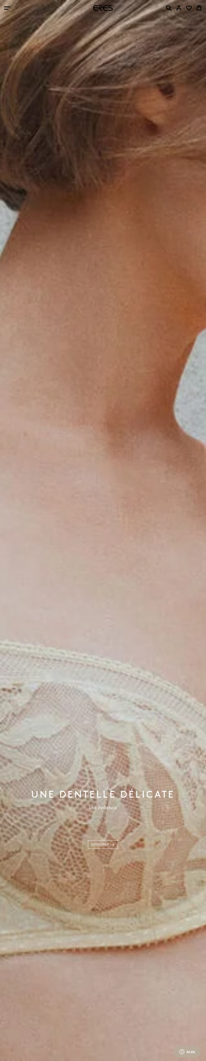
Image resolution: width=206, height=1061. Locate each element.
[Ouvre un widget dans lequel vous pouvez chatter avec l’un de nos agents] (187, 1052)
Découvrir (100, 844)
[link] (179, 8)
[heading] (103, 8)
